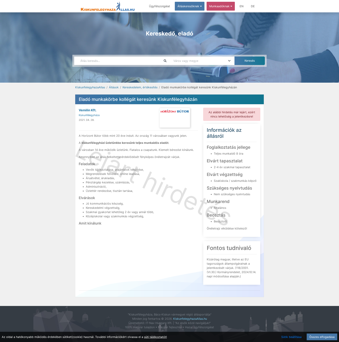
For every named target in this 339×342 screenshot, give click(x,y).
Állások (114, 87)
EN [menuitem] (241, 6)
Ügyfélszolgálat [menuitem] (159, 6)
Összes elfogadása (322, 337)
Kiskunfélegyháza (89, 115)
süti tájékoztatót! (155, 337)
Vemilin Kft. (87, 110)
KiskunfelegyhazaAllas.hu (190, 318)
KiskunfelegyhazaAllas (90, 87)
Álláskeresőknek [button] (188, 6)
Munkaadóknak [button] (219, 6)
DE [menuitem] (253, 6)
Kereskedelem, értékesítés (140, 87)
